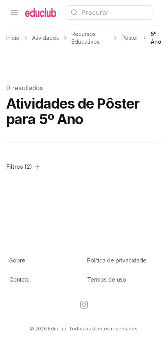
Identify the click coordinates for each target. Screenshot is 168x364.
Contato (19, 279)
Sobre (17, 260)
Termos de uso (106, 279)
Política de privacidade (117, 260)
